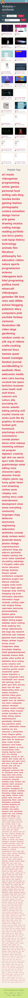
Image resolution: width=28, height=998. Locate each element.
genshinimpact (12, 910)
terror (19, 891)
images (4, 837)
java (8, 871)
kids (11, 928)
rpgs (3, 795)
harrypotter (4, 907)
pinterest (16, 786)
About (6, 993)
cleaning (10, 882)
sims (10, 948)
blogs (15, 549)
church (18, 944)
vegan (11, 959)
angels (17, 876)
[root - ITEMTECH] (7, 79)
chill (7, 881)
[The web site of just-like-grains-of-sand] (7, 144)
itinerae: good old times (6, 110)
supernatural (15, 847)
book (18, 593)
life (22, 60)
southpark (11, 861)
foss (17, 915)
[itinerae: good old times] (7, 105)
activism (9, 786)
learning (19, 378)
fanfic (14, 684)
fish (11, 666)
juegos (19, 620)
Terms (13, 995)
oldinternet (18, 941)
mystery (13, 708)
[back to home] (2, 2)
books (16, 199)
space (20, 382)
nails (3, 899)
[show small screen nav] (26, 1)
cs (21, 941)
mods (16, 907)
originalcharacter (5, 946)
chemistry (18, 73)
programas (19, 877)
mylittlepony (14, 923)
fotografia (15, 779)
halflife (7, 978)
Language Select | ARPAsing (7, 33)
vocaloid (7, 34)
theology (15, 900)
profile (18, 658)
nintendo (6, 602)
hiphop (15, 768)
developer (14, 705)
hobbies (6, 555)
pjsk (20, 759)
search (12, 886)
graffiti (22, 900)
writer (24, 915)
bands (3, 877)
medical (22, 866)
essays (5, 677)
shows (19, 421)
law (18, 766)
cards (7, 918)
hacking (14, 555)
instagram (14, 944)
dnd (9, 457)
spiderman (7, 928)
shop (13, 590)
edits (5, 980)
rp (17, 747)
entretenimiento (8, 970)
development (9, 504)
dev (9, 813)
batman (18, 926)
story (14, 496)
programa (7, 894)
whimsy (11, 716)
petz (3, 904)
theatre (5, 640)
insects (4, 855)
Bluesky (22, 990)
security (14, 756)
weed (14, 859)
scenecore (18, 784)
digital (5, 620)
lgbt (4, 457)
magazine (10, 902)
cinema (15, 414)
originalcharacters (10, 546)
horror (15, 215)
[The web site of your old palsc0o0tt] (21, 144)
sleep (16, 646)
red (6, 972)
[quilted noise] (21, 118)
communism (6, 779)
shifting (21, 970)
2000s (19, 301)
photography (7, 150)
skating (21, 839)
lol (3, 772)
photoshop (12, 982)
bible (20, 884)
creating (4, 912)
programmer (5, 849)
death (10, 797)
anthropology (16, 892)
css (14, 457)
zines (20, 504)
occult (12, 643)
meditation (22, 943)
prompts (23, 978)
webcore (6, 552)
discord (5, 581)
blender (5, 747)
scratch (4, 828)
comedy (18, 532)
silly (13, 400)
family (4, 716)
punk (12, 417)
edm (13, 874)
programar (16, 857)
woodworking (13, 978)
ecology (8, 845)
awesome (4, 818)
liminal (21, 910)
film (15, 248)
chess (12, 710)
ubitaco (16, 110)
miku (3, 859)
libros (14, 661)
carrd (13, 744)
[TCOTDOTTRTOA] (21, 54)
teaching (5, 729)
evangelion (12, 956)
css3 (8, 967)
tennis (23, 894)
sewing (6, 496)
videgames (4, 975)
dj (8, 839)
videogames (21, 137)
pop (3, 833)
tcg (6, 975)
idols (3, 952)
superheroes (5, 923)
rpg (21, 478)
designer (16, 972)
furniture (11, 913)
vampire (15, 930)
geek (17, 934)
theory (19, 923)
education (8, 260)
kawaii (6, 358)
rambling (12, 962)
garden (8, 905)
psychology (8, 432)
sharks (4, 822)
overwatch (18, 957)
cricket (3, 886)
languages (7, 514)
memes (6, 354)
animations (13, 692)
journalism (13, 713)
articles (23, 930)
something (18, 965)
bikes (23, 934)
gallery (18, 734)
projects (20, 637)
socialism (4, 866)
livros (21, 822)
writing (6, 195)
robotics (15, 795)
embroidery (4, 959)
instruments (14, 961)
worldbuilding (11, 366)
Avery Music (18, 46)
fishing (3, 879)
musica (17, 223)
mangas (9, 874)
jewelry (8, 795)
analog (7, 873)
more (8, 956)
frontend (3, 972)
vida (24, 881)
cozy (13, 813)
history (20, 240)
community (8, 511)
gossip (3, 962)
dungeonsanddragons (19, 967)
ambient (20, 894)
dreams (5, 674)
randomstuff (18, 952)
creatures (13, 964)
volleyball (20, 791)
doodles (16, 933)
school (6, 305)
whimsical (11, 954)
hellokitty (5, 809)
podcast (20, 793)
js (21, 879)
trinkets (9, 855)
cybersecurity (15, 628)
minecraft (8, 288)
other (11, 658)
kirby (3, 884)
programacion (11, 268)
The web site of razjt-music (7, 162)
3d (14, 421)
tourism (20, 886)
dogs (13, 329)
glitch (24, 150)
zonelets (18, 781)
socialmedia (15, 802)
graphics (7, 421)
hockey (12, 877)
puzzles (5, 713)
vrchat (11, 952)
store (22, 828)
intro (11, 700)
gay (20, 549)
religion (6, 478)
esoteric (8, 922)
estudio (8, 925)
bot (13, 933)
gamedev (8, 297)
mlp (13, 593)
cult (22, 969)
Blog (19, 993)
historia (13, 822)
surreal (20, 899)
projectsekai (17, 982)
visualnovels (7, 671)
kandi (3, 863)
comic (16, 337)
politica (24, 980)
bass (7, 961)
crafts (5, 345)
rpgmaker (13, 922)
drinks (8, 980)
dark (20, 763)
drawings (13, 697)
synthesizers (4, 951)
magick (5, 969)
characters (8, 471)
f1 (16, 824)
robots (22, 726)
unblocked (13, 841)
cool (4, 486)
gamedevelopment (16, 652)
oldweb (13, 573)
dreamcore (19, 739)
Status (8, 995)
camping (20, 933)
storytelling (7, 561)
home (21, 772)
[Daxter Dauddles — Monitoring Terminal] (21, 79)
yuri (21, 690)
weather (15, 863)
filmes (14, 800)
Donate (11, 993)
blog (20, 195)
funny (5, 482)
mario (3, 830)
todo (7, 948)
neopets (8, 969)
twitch (12, 784)
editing (6, 468)
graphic (4, 797)
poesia (15, 904)
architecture (7, 575)
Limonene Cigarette (6, 72)
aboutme (7, 475)
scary (19, 889)
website (14, 407)
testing (12, 620)
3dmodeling (6, 802)
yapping (10, 892)
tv (21, 366)
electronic (4, 820)
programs (23, 928)
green (11, 863)
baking (5, 410)
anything (12, 625)
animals (7, 248)
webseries (22, 892)
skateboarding (8, 690)
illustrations (11, 926)
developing (16, 974)
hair (3, 894)
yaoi (14, 634)
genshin (14, 669)
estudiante (12, 899)
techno (12, 864)
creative (5, 587)
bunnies (5, 766)
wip (13, 631)
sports (15, 264)
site (3, 631)
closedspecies (15, 912)
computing (12, 833)
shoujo (12, 938)
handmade (14, 931)
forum (7, 863)
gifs (13, 761)
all (23, 658)
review (3, 930)
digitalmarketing (5, 895)
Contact (19, 995)
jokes (3, 980)
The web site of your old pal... (21, 149)
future (6, 952)
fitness (18, 605)
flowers (5, 573)
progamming (6, 800)
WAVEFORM (4, 136)
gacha (12, 905)
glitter (13, 936)
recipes (15, 759)
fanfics (3, 920)
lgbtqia (22, 861)
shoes (13, 882)
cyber (3, 845)
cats (14, 195)
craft (14, 766)
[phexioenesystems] (7, 118)
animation (18, 211)
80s (11, 828)
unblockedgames (5, 954)
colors (12, 879)
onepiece (12, 918)
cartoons (7, 321)
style (10, 759)
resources (6, 731)
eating (16, 886)
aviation (10, 900)
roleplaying (6, 756)
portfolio (18, 231)
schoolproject (5, 908)
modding (5, 710)
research (22, 73)
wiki (3, 682)
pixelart (15, 439)
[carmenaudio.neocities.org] (21, 92)
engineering (8, 525)
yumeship (4, 843)
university (8, 912)
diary (18, 309)
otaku (22, 895)
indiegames (6, 770)
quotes (20, 912)
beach (22, 957)
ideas (11, 871)
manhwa (19, 813)
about (13, 622)
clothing (21, 590)
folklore (7, 920)
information (7, 599)
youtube (7, 317)
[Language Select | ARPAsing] (7, 28)
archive (20, 432)
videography (5, 841)
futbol (21, 677)
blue (19, 797)
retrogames (15, 897)
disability (16, 954)
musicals (21, 737)
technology (9, 244)
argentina (13, 977)
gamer (9, 853)
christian (11, 891)
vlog (11, 809)
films (17, 370)
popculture (10, 723)
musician (3, 977)
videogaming (5, 892)
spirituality (16, 552)
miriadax (7, 965)
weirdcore (6, 578)
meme (8, 703)
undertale (14, 581)
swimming (20, 864)
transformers (12, 818)
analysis (8, 886)
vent (8, 816)
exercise (17, 959)
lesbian (16, 809)
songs (11, 781)
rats (11, 897)
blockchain (19, 931)
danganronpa (7, 768)
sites (14, 902)
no (19, 756)
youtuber (17, 943)
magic (13, 587)
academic (7, 917)
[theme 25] (7, 54)
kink (6, 967)
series (5, 417)
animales (14, 853)
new (8, 952)
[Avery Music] (21, 41)
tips (19, 974)
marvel (17, 682)
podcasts (4, 876)
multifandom (8, 964)
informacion (14, 939)
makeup (20, 443)
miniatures (9, 977)
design (6, 215)
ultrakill (6, 936)
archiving (11, 980)
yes (14, 866)
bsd (8, 876)
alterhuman (11, 908)
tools (11, 811)
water (20, 905)
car (17, 807)
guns (14, 928)
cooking (15, 345)
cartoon (5, 697)
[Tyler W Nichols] (7, 41)
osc (11, 729)
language (6, 590)
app (19, 697)
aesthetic (8, 370)
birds (4, 625)
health (12, 389)
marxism (3, 957)
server (3, 928)
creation (16, 891)
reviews (13, 536)
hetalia (20, 907)
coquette (19, 710)
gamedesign (7, 721)
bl (24, 759)
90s (18, 417)
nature (6, 264)
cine (8, 754)
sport (5, 460)
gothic (4, 684)
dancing (21, 684)
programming (8, 111)
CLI (15, 993)
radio (21, 602)
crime (20, 951)
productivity (7, 974)
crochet (6, 414)
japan (19, 587)
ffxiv (3, 786)
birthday (21, 708)
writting (3, 881)
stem (24, 956)
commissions (9, 435)
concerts (22, 913)
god (24, 60)
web (11, 301)
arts (15, 396)
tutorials (11, 920)
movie (19, 584)
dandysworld (18, 928)
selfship (15, 925)
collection (4, 839)
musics (18, 939)
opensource (8, 868)
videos (20, 341)
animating (21, 948)
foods (9, 775)
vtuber (11, 558)
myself (19, 752)
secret (3, 982)
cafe (8, 828)
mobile (20, 915)
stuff (4, 392)
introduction (18, 731)
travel (15, 284)
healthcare (17, 879)
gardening (8, 333)
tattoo (20, 908)
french (23, 925)
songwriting (4, 949)
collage (13, 793)
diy (22, 417)
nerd (21, 857)
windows (5, 708)
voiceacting (12, 915)
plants (14, 478)
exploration (23, 961)
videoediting (21, 853)
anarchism (11, 820)
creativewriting (10, 941)
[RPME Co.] (21, 28)
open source (11, 990)
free (3, 703)
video (22, 150)
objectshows (6, 761)
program (11, 450)
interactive (17, 721)
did (16, 902)
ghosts (3, 915)
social (5, 558)
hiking (12, 695)
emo (4, 378)
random (7, 337)
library (15, 894)
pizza (4, 739)
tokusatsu (20, 980)
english (5, 700)
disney (3, 943)
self (9, 978)
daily (3, 936)
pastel (20, 835)
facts (14, 957)
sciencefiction (22, 897)
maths (18, 816)
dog (3, 723)
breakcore (19, 777)
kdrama (15, 871)
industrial (9, 951)
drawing (7, 223)
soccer (5, 567)
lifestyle (19, 460)
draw (6, 833)
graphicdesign (10, 464)
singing (4, 60)
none (15, 797)
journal (16, 362)
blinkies (18, 617)
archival (20, 978)
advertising (4, 961)
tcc (24, 873)
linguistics (13, 674)
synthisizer (12, 86)
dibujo (20, 934)
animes (12, 640)
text (23, 891)
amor (4, 754)
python (18, 716)
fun (19, 256)
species (9, 936)
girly (23, 833)
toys (9, 687)
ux (15, 926)
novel (11, 826)
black (6, 957)
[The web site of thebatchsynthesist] (21, 156)
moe (15, 938)
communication (8, 939)
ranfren (6, 982)
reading (7, 231)
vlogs (17, 922)
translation (22, 847)
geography (13, 791)
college (15, 835)
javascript (7, 539)
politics (6, 284)
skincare (17, 861)
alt (11, 763)
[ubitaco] (21, 105)
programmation (8, 934)
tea (8, 826)
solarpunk (9, 944)
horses (18, 837)
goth (13, 425)
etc (16, 403)
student (4, 813)
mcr (8, 837)
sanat (11, 933)
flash (22, 851)
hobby (18, 744)
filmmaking (6, 793)
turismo (3, 897)
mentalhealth (7, 679)
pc (11, 835)
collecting (6, 669)
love (21, 297)
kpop (11, 240)
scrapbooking (13, 895)
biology (12, 47)
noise (19, 124)
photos (6, 543)
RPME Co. (17, 33)
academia (7, 884)
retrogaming (20, 841)
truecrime (4, 871)
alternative (18, 596)
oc (22, 337)
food (17, 191)
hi (11, 866)
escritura (10, 930)
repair (19, 964)
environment (5, 832)
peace (21, 977)
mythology (6, 737)
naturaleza (22, 974)
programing (15, 280)
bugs (8, 631)
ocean (21, 747)
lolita (14, 828)
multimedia (13, 849)
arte (4, 219)
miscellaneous (10, 975)
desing (8, 959)
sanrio (20, 457)
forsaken (3, 933)
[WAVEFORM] (7, 131)
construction (11, 843)
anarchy (16, 920)
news (5, 389)
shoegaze (19, 930)
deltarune (7, 518)
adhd (21, 946)
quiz (16, 936)
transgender (13, 677)
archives (4, 922)
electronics (8, 521)
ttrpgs (16, 599)
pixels (18, 723)
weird (21, 536)
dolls (21, 655)
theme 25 (3, 59)
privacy (19, 775)
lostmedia (4, 938)
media (20, 374)
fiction (11, 392)
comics (6, 211)
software (19, 446)
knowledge (4, 889)
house (12, 957)
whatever (12, 837)
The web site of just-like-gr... (7, 149)
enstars (11, 894)
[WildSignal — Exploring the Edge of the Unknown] (7, 92)
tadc (2, 969)
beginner (11, 974)
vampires (12, 664)
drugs (17, 910)
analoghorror (5, 910)
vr (19, 674)
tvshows (21, 634)
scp (24, 949)
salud (9, 864)
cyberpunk (7, 549)
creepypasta (17, 703)
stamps (5, 692)
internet (7, 350)
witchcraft (6, 634)
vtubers (8, 835)
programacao (5, 891)
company (7, 931)
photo (16, 666)
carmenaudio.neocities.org (21, 97)
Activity (5, 13)
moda (12, 584)
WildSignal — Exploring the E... (7, 97)
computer (18, 575)
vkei (21, 756)
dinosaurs (5, 807)
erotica (15, 917)
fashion (17, 203)
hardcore (15, 881)
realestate (18, 833)
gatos (12, 614)
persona (4, 853)
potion (17, 47)
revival (13, 948)
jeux (15, 965)
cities (17, 978)
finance (14, 655)
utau (4, 34)
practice (3, 931)
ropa (3, 869)
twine (20, 832)
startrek (7, 933)
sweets (3, 941)
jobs (21, 975)
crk (10, 931)
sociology (11, 869)
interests (6, 655)
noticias (6, 943)
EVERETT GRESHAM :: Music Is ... (21, 136)
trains (3, 835)
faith (23, 972)
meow (23, 761)
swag (4, 775)
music (10, 60)
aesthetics (7, 532)
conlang (20, 925)
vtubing (21, 956)
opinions (3, 978)
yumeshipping (12, 946)
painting (14, 410)
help (22, 843)
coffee (16, 564)
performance (5, 926)
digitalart (7, 453)
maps (3, 873)
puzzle (21, 669)
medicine (21, 700)
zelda (18, 956)
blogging (9, 47)
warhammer (17, 970)
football (6, 425)
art (16, 60)
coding (6, 227)
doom (14, 851)
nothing (21, 622)
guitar (12, 482)
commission (4, 944)
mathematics (14, 726)
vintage (15, 543)
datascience (16, 980)
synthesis (18, 34)
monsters (16, 869)
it (2, 564)
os (18, 936)
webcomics (8, 529)
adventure (6, 744)
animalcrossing (7, 962)
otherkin (10, 881)
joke (22, 964)
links (9, 739)
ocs (4, 235)
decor (3, 934)
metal (22, 464)
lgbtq (17, 471)
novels (10, 742)
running (5, 777)
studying (5, 752)
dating (16, 964)
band (13, 637)
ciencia (12, 970)
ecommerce (18, 820)
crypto (20, 640)
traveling (13, 754)
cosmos (4, 99)
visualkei (18, 961)
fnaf (20, 555)
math (19, 389)
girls (12, 830)
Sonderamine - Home (20, 72)
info (18, 625)
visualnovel (12, 876)
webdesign (19, 561)
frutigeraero (7, 646)
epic (16, 864)
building (16, 908)
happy (15, 975)
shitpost (13, 934)
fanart (20, 482)
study (5, 536)
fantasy (18, 317)
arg (9, 341)
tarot (15, 679)
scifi (22, 410)
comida (6, 439)
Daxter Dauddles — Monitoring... (21, 84)
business (18, 385)
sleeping (17, 649)
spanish (5, 759)
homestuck (8, 428)
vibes (3, 939)
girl (20, 47)
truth (20, 922)
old (23, 832)
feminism (5, 784)
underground (22, 938)
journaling (7, 403)
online (17, 749)
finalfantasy (19, 969)
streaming (13, 486)
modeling (17, 873)
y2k (4, 341)
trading (17, 855)
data (3, 763)
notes (20, 920)
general (18, 895)
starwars (15, 832)
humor (4, 734)
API (22, 993)
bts (19, 804)
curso (6, 904)
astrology (10, 682)
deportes (12, 752)
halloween (18, 882)
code (20, 496)
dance (5, 443)
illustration (9, 325)
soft (24, 918)
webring (18, 975)
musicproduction (18, 918)
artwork (20, 874)
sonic (14, 489)
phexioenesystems (5, 123)
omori (4, 816)
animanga (4, 874)
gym (10, 684)
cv (8, 907)
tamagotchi (12, 965)
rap (15, 700)
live (12, 925)
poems (4, 664)
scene (5, 507)
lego (13, 855)
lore (21, 578)
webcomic (8, 374)
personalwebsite (9, 611)
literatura (5, 811)
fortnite (17, 742)
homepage (4, 882)
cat (22, 414)
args (19, 824)
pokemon (8, 309)
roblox (20, 260)
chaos (18, 938)
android (4, 826)
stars (8, 763)
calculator (4, 948)
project (15, 578)
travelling (5, 804)
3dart (3, 917)
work (19, 664)
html (5, 280)
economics (12, 873)
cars (11, 378)
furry (10, 235)
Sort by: (4, 15)
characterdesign (8, 749)
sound (6, 869)
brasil (21, 795)
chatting (17, 866)
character (4, 925)
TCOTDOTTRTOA (19, 59)
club (16, 977)
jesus (18, 828)
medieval (8, 887)
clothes (6, 489)
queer (15, 354)
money (5, 628)
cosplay (5, 584)
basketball (20, 558)
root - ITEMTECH (5, 84)
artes (9, 847)
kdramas (16, 905)
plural (23, 882)
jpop (3, 824)
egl (22, 884)
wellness (7, 899)
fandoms (14, 570)
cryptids (7, 915)
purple (21, 876)
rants (19, 900)
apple (22, 939)
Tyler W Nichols (5, 46)
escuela (13, 845)
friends (16, 475)
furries (5, 643)
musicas (4, 918)
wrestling (5, 781)
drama (17, 868)
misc (15, 826)
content (6, 930)
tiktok (3, 868)
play (22, 926)
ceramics (4, 905)
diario (13, 972)
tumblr (18, 851)
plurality (12, 839)
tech (19, 276)
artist (12, 443)
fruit (11, 150)
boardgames (15, 788)
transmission (9, 99)
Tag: (3, 19)
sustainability (5, 900)
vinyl (14, 941)
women (7, 897)
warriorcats (5, 857)
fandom (7, 362)
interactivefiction (20, 962)
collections (3, 964)
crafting (23, 86)
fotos (9, 957)
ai (13, 341)
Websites (7, 6)
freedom (8, 877)
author (16, 874)
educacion (14, 567)
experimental (8, 617)
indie (11, 460)
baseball (4, 847)
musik (15, 969)
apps (18, 687)
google (20, 954)
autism (5, 658)
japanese (6, 637)
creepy (18, 843)
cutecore (7, 396)
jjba (18, 913)
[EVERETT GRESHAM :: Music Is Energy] (21, 131)
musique (17, 948)
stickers (18, 818)
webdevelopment (9, 718)
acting (13, 824)
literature (7, 252)
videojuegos (10, 292)
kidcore (15, 889)
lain (13, 687)
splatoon (5, 705)
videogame (9, 276)
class (22, 949)
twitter (14, 959)
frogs (16, 899)
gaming (17, 111)
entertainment (10, 500)
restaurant (8, 879)
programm (4, 965)
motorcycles (10, 972)
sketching (20, 871)
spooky (16, 962)
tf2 (22, 788)
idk (18, 325)
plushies (11, 777)
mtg (24, 926)
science (7, 272)
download (21, 982)
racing (3, 887)
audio (20, 99)
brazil (23, 889)
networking (10, 904)
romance (5, 666)
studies (20, 972)
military (8, 949)
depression (20, 904)
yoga (16, 839)
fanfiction (7, 385)
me (3, 450)
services (19, 845)
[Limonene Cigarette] (7, 66)
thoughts (8, 564)
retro (5, 301)
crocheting (12, 907)
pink (19, 313)
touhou (5, 726)
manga (16, 227)
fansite (15, 763)
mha (16, 956)
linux (16, 350)
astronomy (18, 608)
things (13, 816)
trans (13, 468)
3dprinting (5, 861)
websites (6, 622)
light (22, 47)
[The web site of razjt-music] (7, 156)
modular (7, 86)
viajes (23, 951)
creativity (18, 453)
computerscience (7, 851)
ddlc (18, 977)
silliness (3, 970)
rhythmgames (12, 943)
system (16, 671)
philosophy (9, 73)
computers (9, 313)
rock (14, 493)
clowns (8, 830)
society (11, 917)
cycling (3, 913)
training (17, 946)
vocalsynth (11, 34)
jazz (11, 163)
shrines (20, 917)
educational (18, 811)
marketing (7, 446)
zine (15, 729)
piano (4, 742)
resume (21, 679)
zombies (3, 974)
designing (13, 804)
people (13, 868)
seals (10, 923)
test (14, 382)
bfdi (21, 770)
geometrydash (12, 967)
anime (6, 187)
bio (20, 713)
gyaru (18, 695)
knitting (20, 661)
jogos (4, 687)
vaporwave (7, 608)
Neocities (6, 990)
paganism (4, 956)
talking (7, 913)
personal (7, 191)
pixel (10, 766)
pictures (5, 791)
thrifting (20, 881)
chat (4, 605)
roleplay (6, 493)
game (11, 219)
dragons (11, 734)
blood (15, 949)
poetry (19, 235)
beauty (17, 539)
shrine (16, 772)
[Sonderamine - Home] (21, 66)
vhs (15, 877)
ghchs (14, 737)
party (14, 952)
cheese (22, 965)
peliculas (5, 695)
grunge (12, 807)
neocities (8, 938)
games (15, 187)
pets (22, 564)
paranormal (15, 770)
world (22, 873)
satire (12, 949)
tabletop (21, 868)
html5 (4, 652)
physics (5, 614)
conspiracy (10, 889)
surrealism (4, 864)
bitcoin (19, 863)
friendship (22, 887)
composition (18, 163)
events (22, 666)
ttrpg (17, 514)
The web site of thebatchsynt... (21, 162)
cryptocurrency (15, 951)
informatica (7, 596)
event (10, 857)
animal (21, 936)
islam (20, 959)
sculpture (16, 884)
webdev (19, 826)
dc (6, 859)
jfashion (12, 747)
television (6, 661)
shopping (6, 593)
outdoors (20, 800)
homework (20, 902)
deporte (16, 830)
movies (6, 199)
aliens (17, 690)
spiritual (12, 969)
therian (10, 859)
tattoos (8, 866)
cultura (20, 869)
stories (6, 407)
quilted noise (18, 123)
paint (9, 982)
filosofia (18, 949)
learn (12, 884)
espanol (10, 961)
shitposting (4, 902)
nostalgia (17, 358)
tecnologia (7, 649)
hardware (19, 859)
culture (6, 400)
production (6, 788)
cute (4, 240)
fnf (13, 739)
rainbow (3, 967)
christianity (9, 772)
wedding (13, 887)
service (17, 887)
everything (15, 507)
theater (9, 822)
